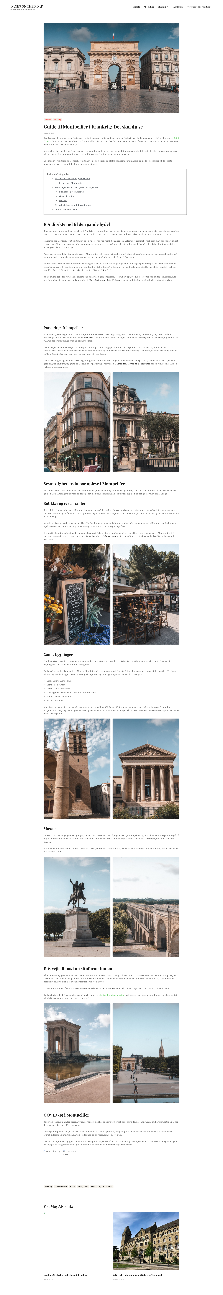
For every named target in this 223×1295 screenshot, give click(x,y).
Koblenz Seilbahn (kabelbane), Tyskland (66, 1274)
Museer (63, 200)
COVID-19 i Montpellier (66, 209)
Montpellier (83, 1186)
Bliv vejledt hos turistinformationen (73, 205)
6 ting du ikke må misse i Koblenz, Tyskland (137, 1274)
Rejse (93, 1186)
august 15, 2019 (49, 1279)
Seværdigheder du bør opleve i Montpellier (76, 187)
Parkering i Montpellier (71, 183)
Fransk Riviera (61, 1186)
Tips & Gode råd (105, 1186)
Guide (72, 1186)
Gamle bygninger (68, 196)
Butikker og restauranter (71, 191)
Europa (48, 120)
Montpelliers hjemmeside (111, 995)
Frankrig (57, 120)
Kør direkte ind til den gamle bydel (72, 178)
